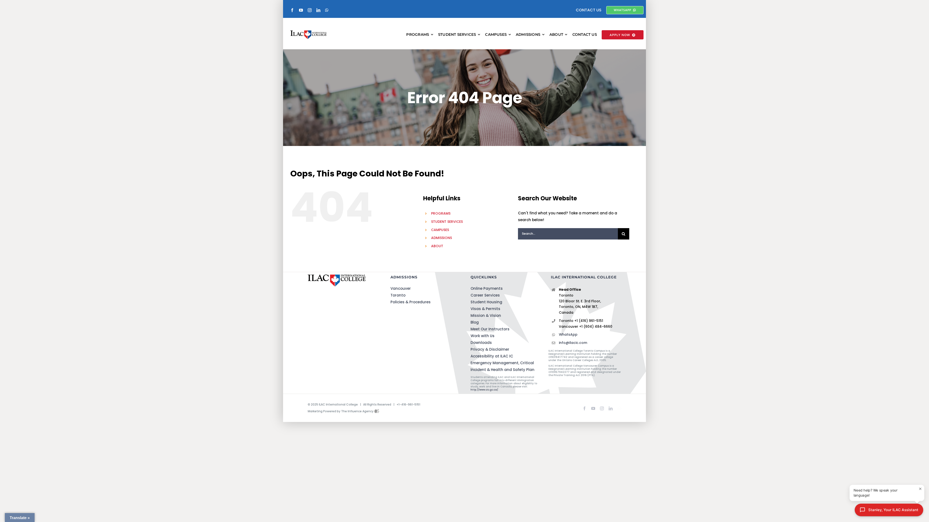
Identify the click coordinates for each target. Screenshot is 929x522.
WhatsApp (568, 334)
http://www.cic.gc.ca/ (484, 390)
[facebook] (292, 10)
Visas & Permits (485, 308)
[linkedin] (318, 10)
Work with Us (482, 335)
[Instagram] (602, 408)
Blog (475, 322)
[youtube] (301, 10)
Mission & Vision (486, 315)
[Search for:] (568, 233)
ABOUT (437, 246)
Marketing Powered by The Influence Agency (341, 411)
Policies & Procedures (410, 301)
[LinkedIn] (611, 408)
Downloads (481, 342)
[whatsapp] (327, 10)
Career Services (485, 295)
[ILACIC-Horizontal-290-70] (308, 32)
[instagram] (310, 10)
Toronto (397, 295)
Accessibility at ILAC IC (492, 356)
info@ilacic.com (573, 342)
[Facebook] (584, 408)
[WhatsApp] (619, 407)
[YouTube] (593, 408)
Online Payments (487, 288)
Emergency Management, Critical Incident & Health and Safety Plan (502, 366)
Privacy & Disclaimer (490, 349)
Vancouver (400, 288)
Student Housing (486, 301)
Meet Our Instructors (490, 329)
